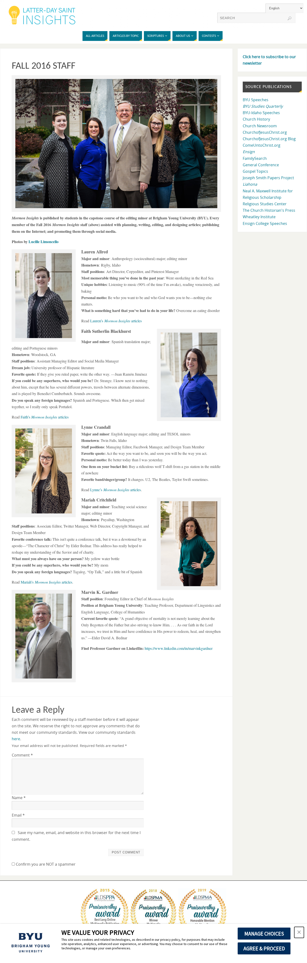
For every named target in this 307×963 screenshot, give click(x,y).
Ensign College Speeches (265, 223)
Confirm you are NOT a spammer (45, 864)
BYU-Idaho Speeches (261, 112)
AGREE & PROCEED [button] (264, 948)
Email (18, 815)
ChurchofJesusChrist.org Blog (269, 138)
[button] (299, 932)
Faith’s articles (45, 416)
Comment (22, 755)
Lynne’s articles (115, 489)
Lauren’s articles (116, 320)
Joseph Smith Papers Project (268, 177)
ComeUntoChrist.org (261, 145)
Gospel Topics (255, 171)
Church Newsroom (260, 125)
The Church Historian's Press (269, 210)
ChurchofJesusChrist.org (265, 132)
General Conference (261, 164)
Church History (256, 119)
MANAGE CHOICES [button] (264, 933)
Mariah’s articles (46, 581)
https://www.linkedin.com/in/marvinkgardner (179, 648)
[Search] (289, 18)
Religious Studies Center (265, 203)
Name (19, 797)
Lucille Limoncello (44, 241)
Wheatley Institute (259, 216)
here (16, 738)
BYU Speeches (255, 99)
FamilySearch (255, 158)
